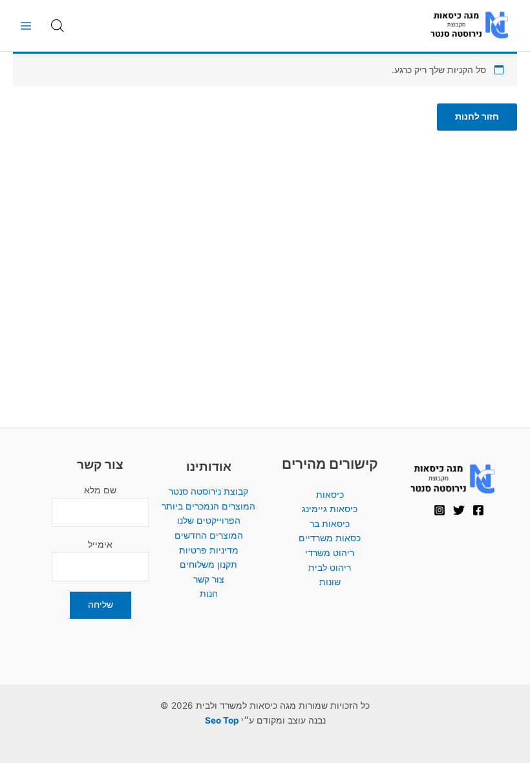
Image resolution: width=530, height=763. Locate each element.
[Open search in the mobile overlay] (57, 25)
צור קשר (208, 579)
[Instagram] (439, 510)
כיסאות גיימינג (329, 509)
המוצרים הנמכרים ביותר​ (208, 506)
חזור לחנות (477, 116)
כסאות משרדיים (330, 538)
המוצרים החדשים (209, 535)
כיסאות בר (330, 524)
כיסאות (330, 494)
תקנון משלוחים (208, 564)
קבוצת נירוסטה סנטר (208, 491)
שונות (330, 582)
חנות (209, 593)
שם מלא (100, 490)
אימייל (100, 544)
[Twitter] (459, 510)
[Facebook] (478, 510)
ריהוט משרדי (329, 553)
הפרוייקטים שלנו (208, 520)
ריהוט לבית (329, 568)
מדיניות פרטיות (208, 550)
